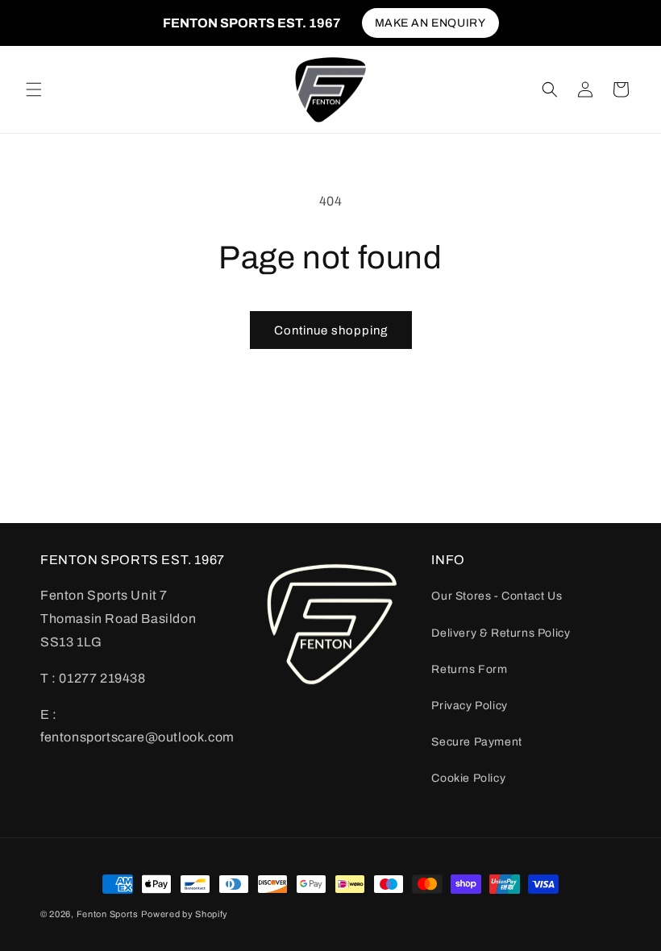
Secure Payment (476, 742)
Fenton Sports (108, 914)
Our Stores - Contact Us (496, 596)
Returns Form (469, 669)
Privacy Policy (469, 706)
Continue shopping (331, 330)
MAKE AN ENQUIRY (430, 23)
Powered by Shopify (184, 914)
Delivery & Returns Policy (500, 633)
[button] (34, 89)
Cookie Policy (468, 778)
